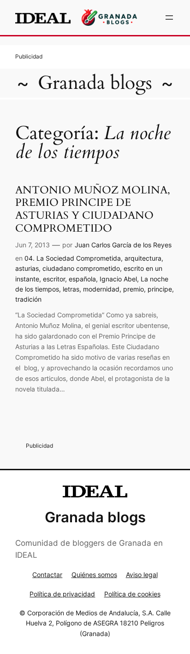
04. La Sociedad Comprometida (72, 258)
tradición (28, 299)
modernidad (101, 289)
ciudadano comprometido (81, 268)
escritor (54, 279)
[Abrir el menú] (169, 17)
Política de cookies (132, 594)
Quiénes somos (94, 574)
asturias (27, 268)
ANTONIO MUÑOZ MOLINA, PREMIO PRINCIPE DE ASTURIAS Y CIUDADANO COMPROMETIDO (92, 209)
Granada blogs (95, 83)
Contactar (47, 574)
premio (133, 289)
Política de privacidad (62, 594)
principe (160, 289)
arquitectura (143, 258)
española (82, 279)
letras (71, 289)
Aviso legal (142, 574)
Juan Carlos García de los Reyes (123, 245)
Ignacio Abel (118, 279)
